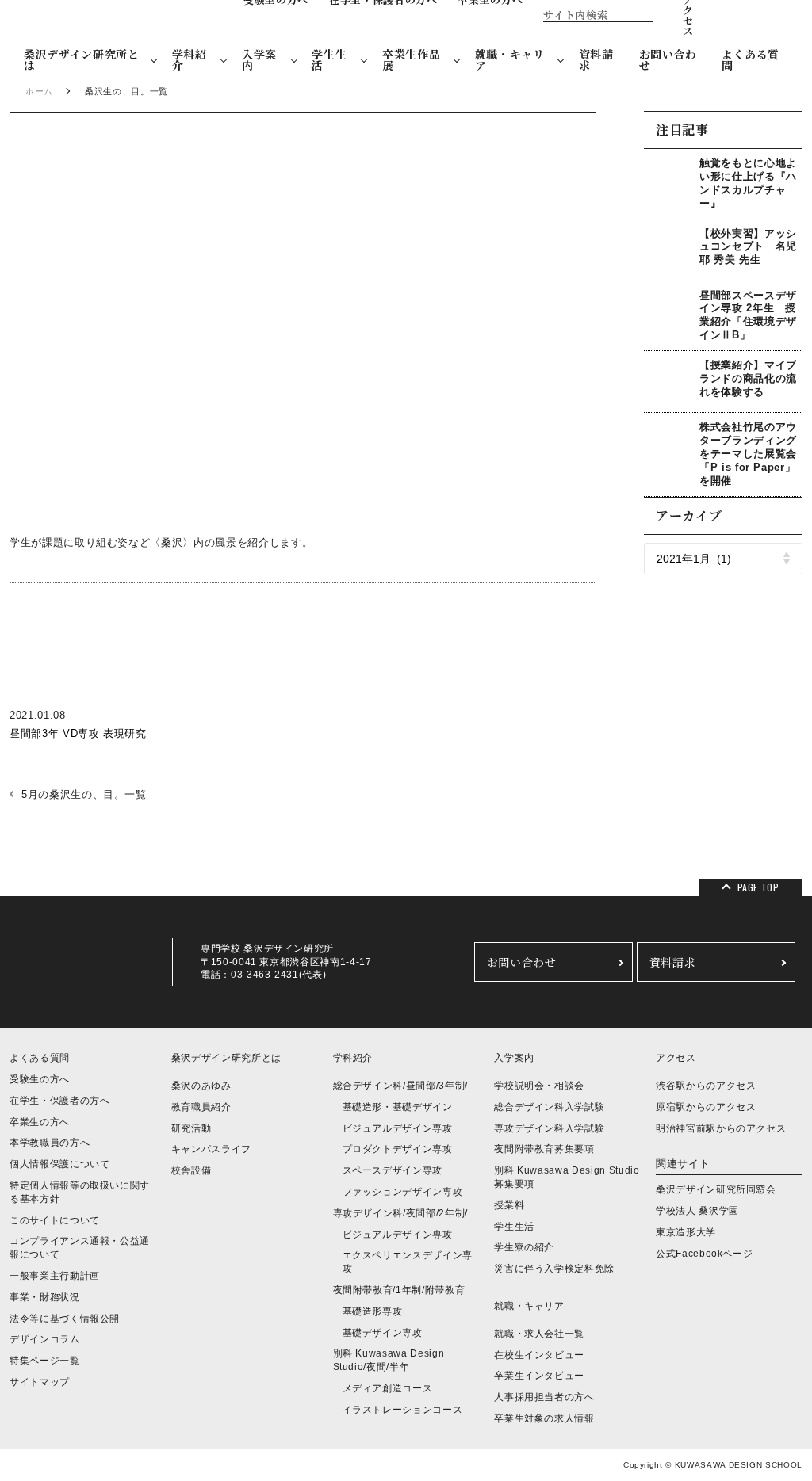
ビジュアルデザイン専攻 (398, 1128)
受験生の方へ (40, 1079)
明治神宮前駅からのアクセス (721, 1128)
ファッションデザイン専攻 (403, 1191)
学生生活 (329, 59)
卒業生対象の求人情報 (544, 1418)
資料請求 (596, 59)
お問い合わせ (668, 59)
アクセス (676, 1057)
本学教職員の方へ (50, 1142)
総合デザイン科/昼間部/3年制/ (400, 1085)
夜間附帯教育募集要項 (544, 1149)
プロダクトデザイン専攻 (398, 1149)
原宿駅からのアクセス (706, 1107)
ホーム (39, 91)
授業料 (509, 1205)
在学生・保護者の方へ (60, 1100)
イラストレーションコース (403, 1409)
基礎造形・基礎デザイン (398, 1107)
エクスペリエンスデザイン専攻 (408, 1262)
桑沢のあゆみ (201, 1085)
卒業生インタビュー (539, 1375)
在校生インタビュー (539, 1355)
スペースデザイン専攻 (393, 1170)
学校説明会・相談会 (539, 1085)
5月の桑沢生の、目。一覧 (84, 794)
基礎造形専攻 (373, 1311)
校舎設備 (191, 1170)
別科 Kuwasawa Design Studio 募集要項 (566, 1177)
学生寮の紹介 (524, 1247)
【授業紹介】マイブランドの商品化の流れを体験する (748, 378)
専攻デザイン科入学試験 (549, 1128)
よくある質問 (750, 59)
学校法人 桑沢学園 (697, 1210)
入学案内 (259, 59)
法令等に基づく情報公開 (65, 1318)
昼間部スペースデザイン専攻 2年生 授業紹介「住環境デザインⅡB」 (748, 315)
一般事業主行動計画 (55, 1275)
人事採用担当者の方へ (544, 1397)
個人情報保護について (60, 1164)
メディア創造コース (388, 1388)
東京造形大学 (686, 1232)
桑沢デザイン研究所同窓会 (716, 1189)
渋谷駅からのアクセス (706, 1085)
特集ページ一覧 (45, 1360)
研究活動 (191, 1128)
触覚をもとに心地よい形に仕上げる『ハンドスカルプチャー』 (748, 183)
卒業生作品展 (411, 59)
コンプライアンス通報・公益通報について (80, 1247)
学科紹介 (189, 59)
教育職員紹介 (201, 1107)
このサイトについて (55, 1220)
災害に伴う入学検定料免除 (554, 1268)
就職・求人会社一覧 (539, 1333)
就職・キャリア (510, 59)
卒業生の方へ (40, 1122)
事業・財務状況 (45, 1297)
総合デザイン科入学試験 (549, 1107)
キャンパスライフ (211, 1149)
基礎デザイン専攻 (383, 1332)
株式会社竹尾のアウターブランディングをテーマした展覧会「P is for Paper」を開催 (748, 454)
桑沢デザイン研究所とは (82, 59)
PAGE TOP (758, 887)
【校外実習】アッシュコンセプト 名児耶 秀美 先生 (748, 246)
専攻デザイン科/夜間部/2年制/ (400, 1213)
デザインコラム (45, 1339)
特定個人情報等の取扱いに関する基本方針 (80, 1192)
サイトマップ (40, 1381)
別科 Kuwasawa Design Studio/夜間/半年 (389, 1360)
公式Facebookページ (704, 1253)
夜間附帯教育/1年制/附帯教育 (399, 1290)
